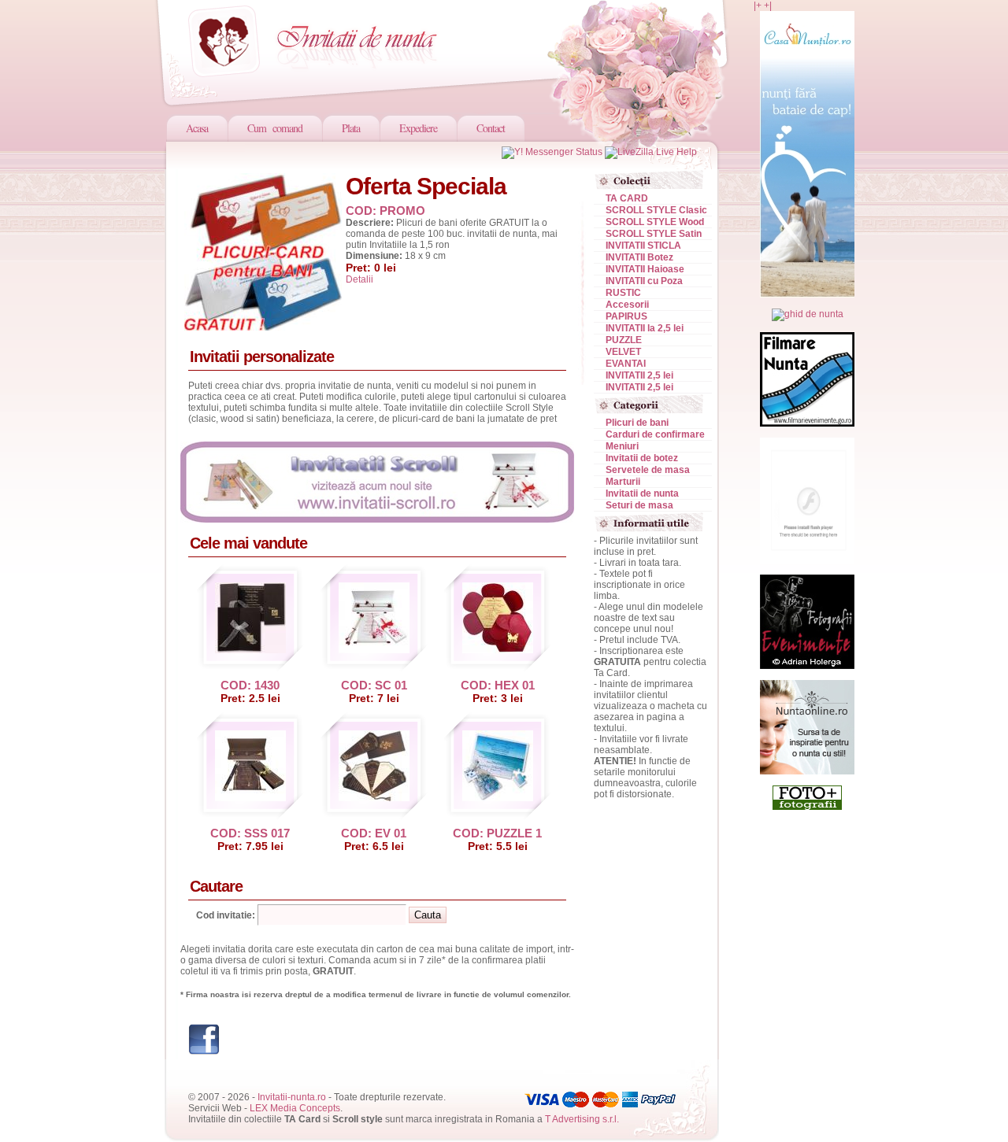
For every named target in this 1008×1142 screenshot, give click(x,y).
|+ (758, 5)
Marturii (623, 481)
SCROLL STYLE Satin (654, 233)
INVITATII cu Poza (644, 280)
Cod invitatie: (225, 915)
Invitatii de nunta (642, 493)
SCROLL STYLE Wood (655, 221)
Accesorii (627, 304)
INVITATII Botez (639, 257)
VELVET (623, 351)
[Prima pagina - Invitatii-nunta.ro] (323, 39)
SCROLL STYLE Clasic (656, 210)
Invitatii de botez (642, 458)
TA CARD (627, 198)
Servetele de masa (648, 469)
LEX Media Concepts (295, 1108)
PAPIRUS (626, 316)
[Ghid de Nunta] (807, 314)
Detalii (359, 279)
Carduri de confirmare (655, 434)
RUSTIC (623, 292)
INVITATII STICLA (643, 245)
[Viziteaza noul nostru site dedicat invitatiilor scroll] (377, 519)
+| (768, 5)
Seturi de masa (639, 505)
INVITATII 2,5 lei (639, 375)
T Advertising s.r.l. (582, 1119)
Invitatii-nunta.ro (292, 1097)
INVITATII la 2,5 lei (645, 328)
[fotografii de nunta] (807, 806)
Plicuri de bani (637, 422)
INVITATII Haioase (645, 269)
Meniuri (622, 446)
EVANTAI (626, 363)
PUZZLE (624, 340)
